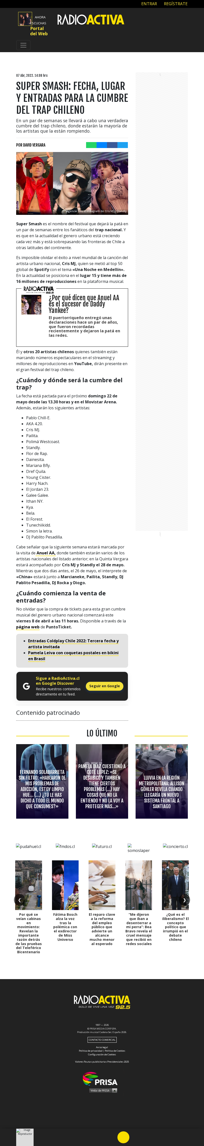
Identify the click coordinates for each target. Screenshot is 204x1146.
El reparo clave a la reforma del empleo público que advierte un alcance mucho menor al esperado (102, 929)
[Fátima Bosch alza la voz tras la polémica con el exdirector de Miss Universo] (65, 885)
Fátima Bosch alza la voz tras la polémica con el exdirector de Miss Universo (65, 927)
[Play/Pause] (123, 1137)
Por (30, 145)
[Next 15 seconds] (135, 1137)
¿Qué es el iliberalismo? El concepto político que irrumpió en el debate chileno (175, 927)
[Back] (99, 1137)
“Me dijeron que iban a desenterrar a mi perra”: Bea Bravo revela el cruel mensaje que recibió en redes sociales (138, 929)
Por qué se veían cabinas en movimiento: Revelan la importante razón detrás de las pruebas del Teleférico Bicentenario (28, 933)
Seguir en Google (104, 686)
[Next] (147, 1137)
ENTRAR (148, 3)
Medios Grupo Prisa (102, 1090)
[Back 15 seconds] (111, 1137)
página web (28, 627)
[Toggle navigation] (23, 45)
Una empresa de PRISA (102, 1078)
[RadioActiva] (90, 20)
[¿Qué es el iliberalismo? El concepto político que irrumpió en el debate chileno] (175, 885)
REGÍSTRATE (175, 3)
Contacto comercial (102, 1039)
